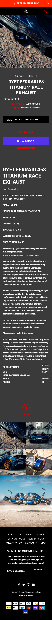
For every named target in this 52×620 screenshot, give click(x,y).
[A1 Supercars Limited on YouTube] (33, 584)
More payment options (26, 148)
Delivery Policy (16, 539)
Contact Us (31, 543)
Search (11, 534)
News (44, 543)
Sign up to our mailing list (26, 551)
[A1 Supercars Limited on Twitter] (23, 584)
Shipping (15, 107)
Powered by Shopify (26, 595)
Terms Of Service (35, 534)
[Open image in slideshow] (26, 41)
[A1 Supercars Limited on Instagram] (28, 584)
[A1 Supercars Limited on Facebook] (18, 584)
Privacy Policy (14, 543)
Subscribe (37, 569)
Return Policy (36, 539)
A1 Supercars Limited (32, 592)
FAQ (21, 534)
